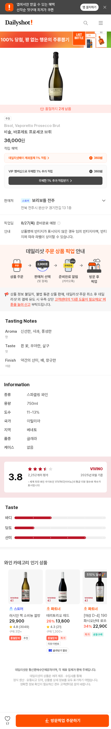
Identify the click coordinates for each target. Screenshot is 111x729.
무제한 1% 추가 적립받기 (53, 181)
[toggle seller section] (104, 201)
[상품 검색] (85, 23)
